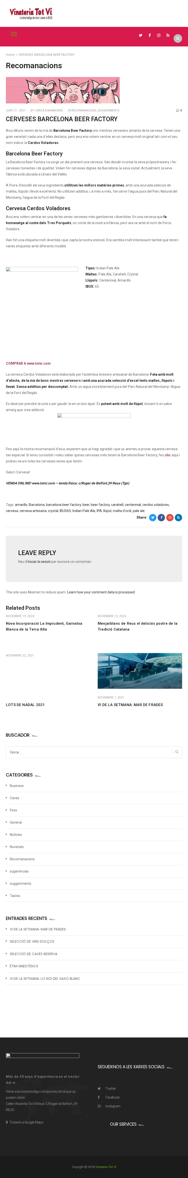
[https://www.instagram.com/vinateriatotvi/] (159, 35)
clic (168, 455)
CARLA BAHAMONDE (48, 110)
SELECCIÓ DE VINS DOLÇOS (32, 941)
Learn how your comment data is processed (101, 592)
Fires (13, 810)
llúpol (107, 511)
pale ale (139, 511)
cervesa (12, 511)
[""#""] (168, 35)
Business (17, 786)
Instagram (113, 1106)
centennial (133, 505)
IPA (99, 511)
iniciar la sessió (39, 562)
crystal (53, 511)
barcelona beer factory (63, 505)
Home (10, 54)
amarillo (21, 505)
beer (85, 505)
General (16, 822)
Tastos (15, 896)
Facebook (112, 1097)
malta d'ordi (122, 511)
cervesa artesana (33, 511)
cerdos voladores (155, 505)
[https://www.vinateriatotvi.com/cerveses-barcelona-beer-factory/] (170, 517)
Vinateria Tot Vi (105, 1167)
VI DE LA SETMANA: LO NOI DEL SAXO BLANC (45, 979)
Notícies (16, 835)
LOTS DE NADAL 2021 (25, 705)
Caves (14, 798)
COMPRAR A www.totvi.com (28, 363)
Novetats (17, 847)
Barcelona (37, 505)
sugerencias (19, 871)
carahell (117, 505)
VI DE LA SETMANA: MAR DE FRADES (130, 705)
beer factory (100, 505)
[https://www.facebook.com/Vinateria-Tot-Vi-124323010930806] (149, 35)
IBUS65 (65, 511)
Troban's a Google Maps (26, 1122)
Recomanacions (83, 110)
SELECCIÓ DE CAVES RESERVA (33, 954)
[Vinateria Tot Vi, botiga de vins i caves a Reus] (31, 13)
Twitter (111, 1089)
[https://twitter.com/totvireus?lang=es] (140, 35)
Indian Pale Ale (83, 511)
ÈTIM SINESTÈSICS (24, 966)
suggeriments (108, 110)
